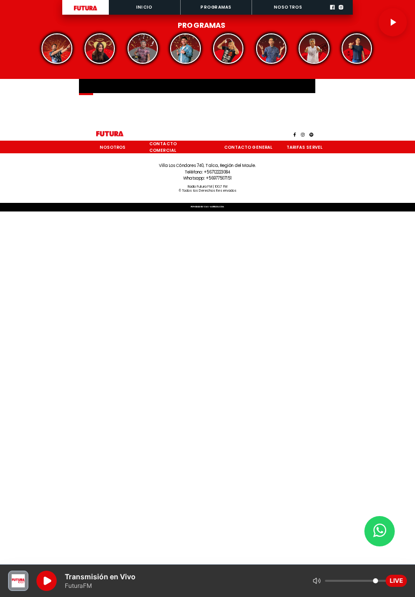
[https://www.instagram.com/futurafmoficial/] (341, 13)
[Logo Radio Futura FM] (85, 10)
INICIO (144, 7)
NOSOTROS (288, 7)
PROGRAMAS (215, 7)
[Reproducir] (393, 22)
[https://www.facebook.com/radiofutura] (332, 13)
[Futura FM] (57, 48)
